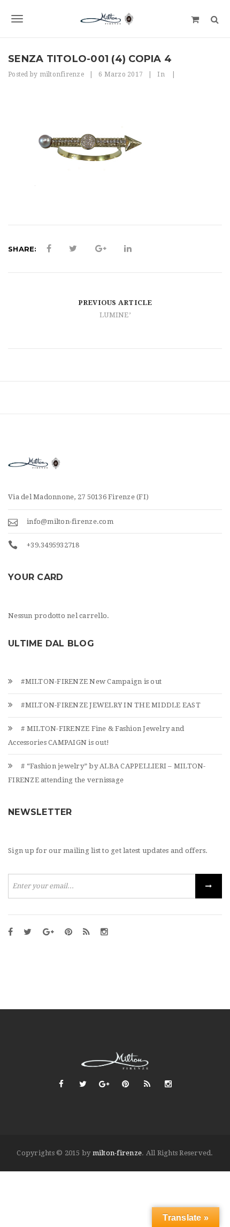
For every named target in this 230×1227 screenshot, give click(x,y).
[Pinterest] (68, 933)
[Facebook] (10, 933)
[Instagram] (104, 933)
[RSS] (86, 933)
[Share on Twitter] (73, 248)
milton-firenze (117, 1153)
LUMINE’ (115, 315)
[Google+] (48, 933)
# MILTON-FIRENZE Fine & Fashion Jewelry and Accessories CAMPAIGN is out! (96, 735)
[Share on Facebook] (49, 248)
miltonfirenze (62, 74)
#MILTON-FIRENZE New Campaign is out (91, 681)
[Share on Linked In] (128, 248)
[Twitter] (28, 933)
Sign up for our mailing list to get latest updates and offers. (108, 851)
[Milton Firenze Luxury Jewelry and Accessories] (115, 18)
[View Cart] (195, 19)
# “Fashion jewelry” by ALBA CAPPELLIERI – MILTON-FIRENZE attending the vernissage (107, 773)
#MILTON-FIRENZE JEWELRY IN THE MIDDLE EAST (111, 705)
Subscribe (208, 886)
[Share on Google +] (100, 248)
